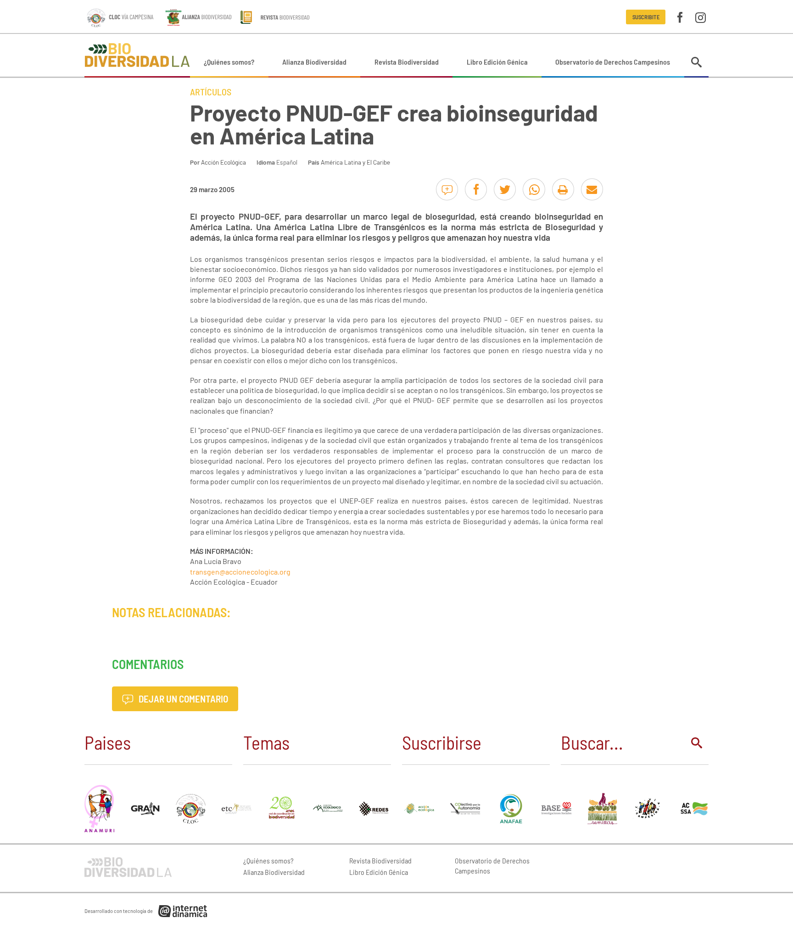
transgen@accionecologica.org (240, 571)
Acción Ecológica (223, 162)
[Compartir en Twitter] (505, 189)
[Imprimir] (563, 189)
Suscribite (645, 17)
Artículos (210, 91)
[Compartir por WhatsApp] (534, 189)
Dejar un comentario (182, 698)
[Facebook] (680, 16)
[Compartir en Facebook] (476, 189)
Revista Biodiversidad (406, 61)
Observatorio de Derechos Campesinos (612, 61)
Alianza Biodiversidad (314, 61)
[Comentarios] (447, 189)
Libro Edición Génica (497, 61)
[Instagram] (700, 16)
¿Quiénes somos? (229, 61)
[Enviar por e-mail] (592, 189)
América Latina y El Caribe (355, 162)
